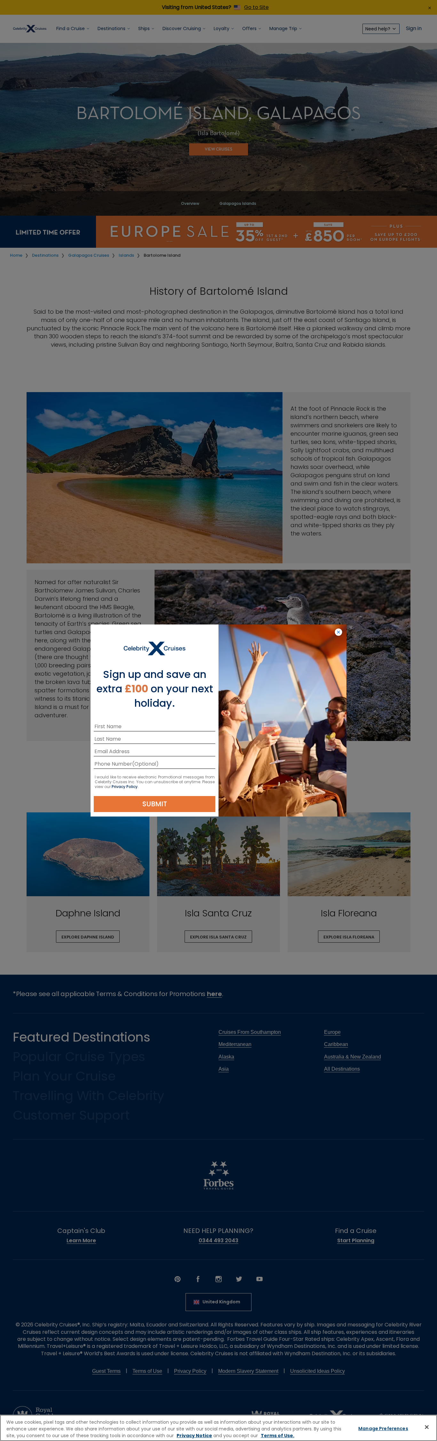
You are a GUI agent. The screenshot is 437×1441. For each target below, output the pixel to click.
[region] (218, 1428)
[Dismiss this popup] (338, 632)
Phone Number (113, 765)
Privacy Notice (194, 1435)
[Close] (427, 1427)
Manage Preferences (383, 1428)
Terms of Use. (277, 1435)
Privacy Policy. (125, 786)
